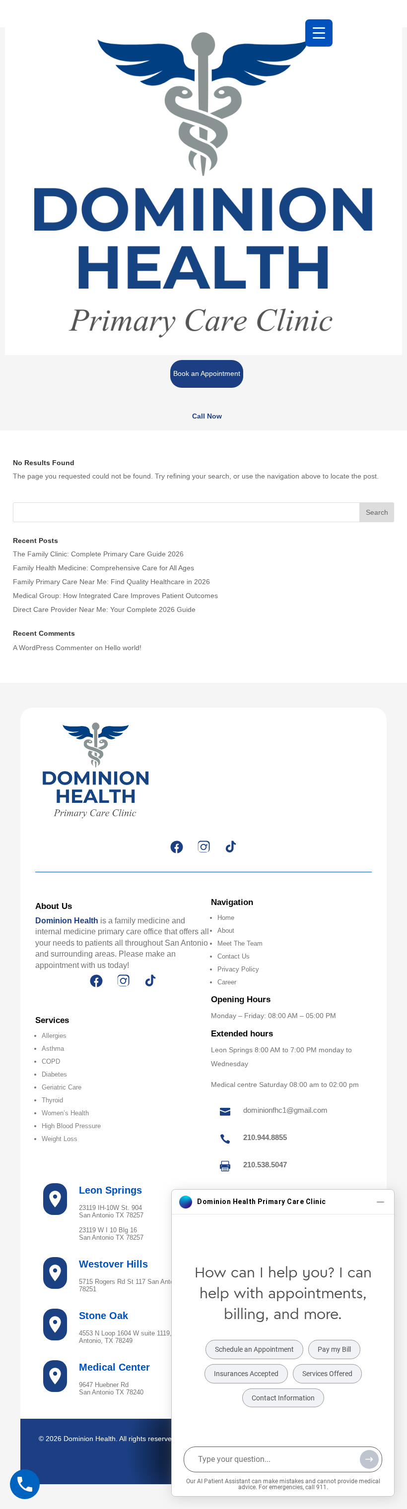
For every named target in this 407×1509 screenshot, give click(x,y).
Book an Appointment (206, 373)
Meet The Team (240, 943)
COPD (51, 1061)
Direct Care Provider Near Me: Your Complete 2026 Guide (104, 609)
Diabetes (54, 1074)
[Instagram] (203, 847)
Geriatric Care (61, 1087)
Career (226, 982)
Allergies (54, 1035)
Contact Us (233, 956)
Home (225, 917)
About (225, 930)
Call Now (207, 416)
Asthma (53, 1048)
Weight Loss (59, 1139)
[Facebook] (177, 847)
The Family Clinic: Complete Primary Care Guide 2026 (98, 554)
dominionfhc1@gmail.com (285, 1110)
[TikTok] (230, 847)
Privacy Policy (238, 969)
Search (377, 512)
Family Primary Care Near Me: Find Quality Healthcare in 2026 (111, 582)
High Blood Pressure (71, 1126)
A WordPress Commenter (53, 648)
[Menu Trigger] (319, 33)
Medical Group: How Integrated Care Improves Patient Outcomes (115, 596)
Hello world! (123, 648)
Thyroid (52, 1100)
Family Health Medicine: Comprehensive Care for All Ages (103, 568)
